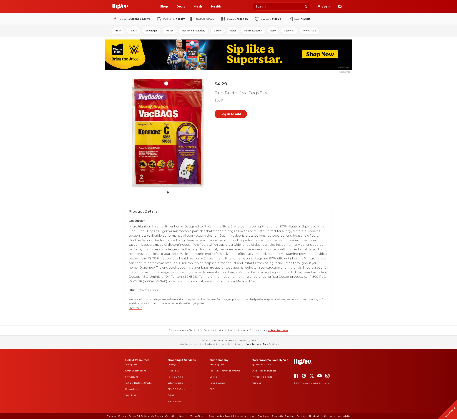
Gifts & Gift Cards (176, 389)
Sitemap (111, 416)
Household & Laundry (193, 30)
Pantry (133, 30)
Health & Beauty (253, 30)
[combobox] (281, 7)
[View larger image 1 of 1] (168, 133)
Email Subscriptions (135, 370)
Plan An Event (174, 401)
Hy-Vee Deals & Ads (261, 364)
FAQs (212, 389)
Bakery (218, 30)
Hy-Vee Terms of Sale (255, 344)
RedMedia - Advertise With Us (225, 370)
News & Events (217, 382)
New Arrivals (309, 30)
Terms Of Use (197, 416)
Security (183, 416)
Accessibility (344, 416)
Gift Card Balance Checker (138, 382)
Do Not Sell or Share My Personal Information (152, 416)
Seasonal (289, 30)
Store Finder (131, 395)
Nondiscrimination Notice (322, 416)
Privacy (122, 416)
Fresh (118, 30)
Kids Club (256, 382)
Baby (273, 30)
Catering (172, 395)
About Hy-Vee (217, 364)
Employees (263, 416)
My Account (131, 376)
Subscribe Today (278, 330)
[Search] (306, 6)
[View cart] (340, 6)
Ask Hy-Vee (131, 364)
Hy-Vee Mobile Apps (262, 376)
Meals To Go (173, 370)
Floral (233, 30)
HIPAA (210, 416)
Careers (213, 376)
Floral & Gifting (175, 376)
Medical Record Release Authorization (236, 416)
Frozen (170, 30)
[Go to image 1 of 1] (167, 192)
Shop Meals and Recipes (264, 370)
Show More (135, 308)
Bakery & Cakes (175, 382)
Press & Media (132, 389)
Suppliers (301, 416)
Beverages (151, 30)
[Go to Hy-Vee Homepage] (120, 6)
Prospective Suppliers (283, 416)
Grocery (171, 364)
